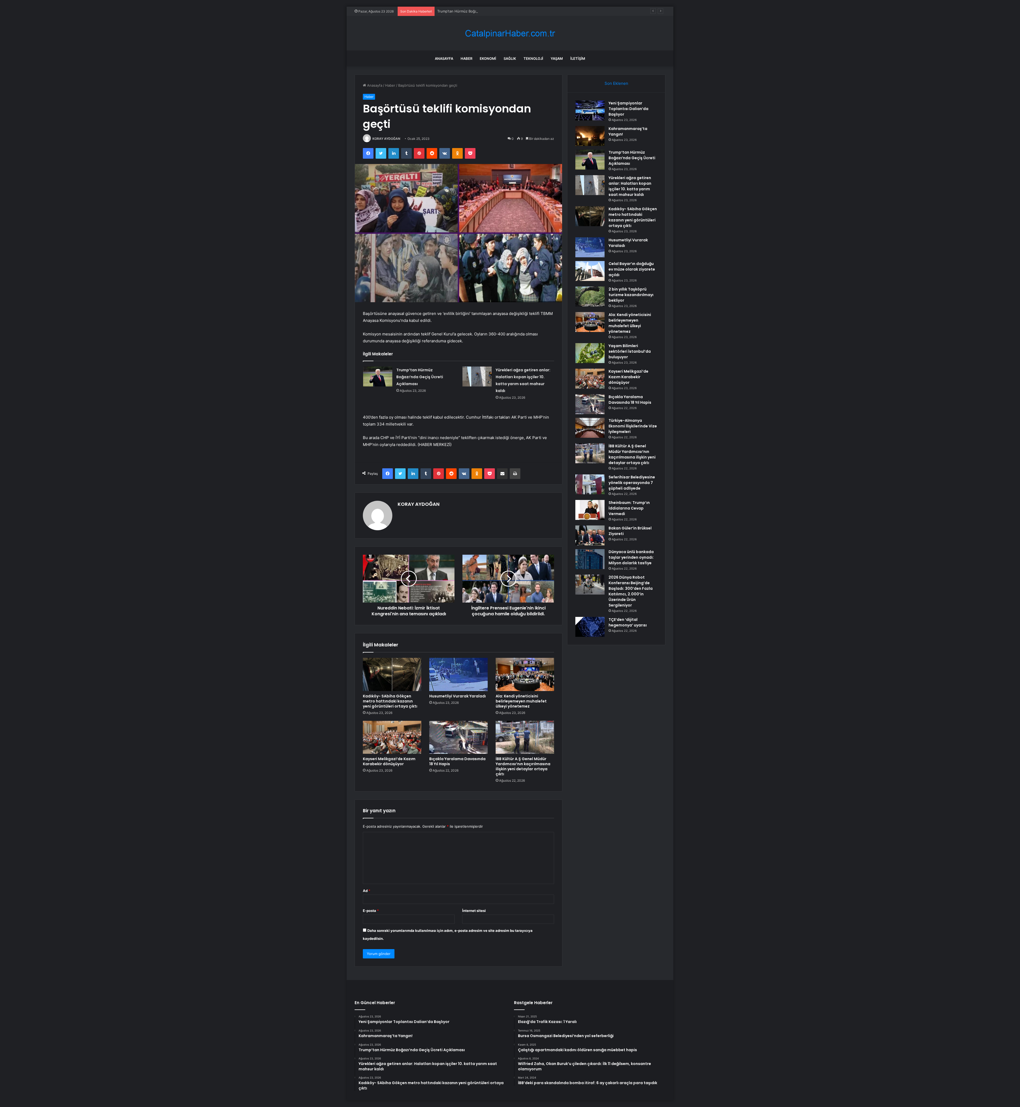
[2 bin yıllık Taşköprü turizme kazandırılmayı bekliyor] (590, 296)
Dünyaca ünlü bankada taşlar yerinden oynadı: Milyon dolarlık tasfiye (631, 557)
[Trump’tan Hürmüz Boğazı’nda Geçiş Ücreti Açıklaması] (377, 376)
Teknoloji (533, 58)
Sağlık (510, 58)
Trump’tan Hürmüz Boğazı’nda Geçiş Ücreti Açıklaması (481, 11)
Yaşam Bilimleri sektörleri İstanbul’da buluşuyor (630, 351)
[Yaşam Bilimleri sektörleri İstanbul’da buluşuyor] (590, 353)
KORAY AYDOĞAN (386, 139)
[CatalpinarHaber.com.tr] (510, 33)
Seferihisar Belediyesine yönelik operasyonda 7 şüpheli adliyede (632, 482)
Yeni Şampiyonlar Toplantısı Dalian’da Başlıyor (628, 108)
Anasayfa (444, 58)
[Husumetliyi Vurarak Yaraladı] (458, 674)
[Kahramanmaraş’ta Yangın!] (590, 136)
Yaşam (557, 58)
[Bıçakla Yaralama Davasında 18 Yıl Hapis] (458, 737)
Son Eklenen (616, 83)
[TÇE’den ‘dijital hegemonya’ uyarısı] (590, 627)
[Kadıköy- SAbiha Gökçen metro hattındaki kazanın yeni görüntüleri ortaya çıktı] (392, 674)
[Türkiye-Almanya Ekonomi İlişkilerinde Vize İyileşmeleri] (590, 428)
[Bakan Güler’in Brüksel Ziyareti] (590, 535)
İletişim (577, 58)
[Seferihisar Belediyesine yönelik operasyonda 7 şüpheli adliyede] (590, 484)
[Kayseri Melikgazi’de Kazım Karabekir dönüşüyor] (392, 737)
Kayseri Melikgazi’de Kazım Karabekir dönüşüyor (389, 761)
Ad (366, 891)
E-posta (371, 910)
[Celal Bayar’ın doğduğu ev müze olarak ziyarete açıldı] (590, 271)
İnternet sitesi (474, 910)
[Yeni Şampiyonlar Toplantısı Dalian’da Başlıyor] (590, 110)
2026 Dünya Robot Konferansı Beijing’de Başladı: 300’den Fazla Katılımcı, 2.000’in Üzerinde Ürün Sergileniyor (631, 591)
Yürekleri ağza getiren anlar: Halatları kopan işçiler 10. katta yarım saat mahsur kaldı (630, 186)
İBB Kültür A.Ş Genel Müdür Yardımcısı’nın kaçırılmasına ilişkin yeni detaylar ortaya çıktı (523, 766)
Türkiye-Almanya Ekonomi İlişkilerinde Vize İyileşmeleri (633, 426)
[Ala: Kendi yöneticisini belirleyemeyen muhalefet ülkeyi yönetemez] (525, 674)
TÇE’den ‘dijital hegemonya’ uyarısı (628, 622)
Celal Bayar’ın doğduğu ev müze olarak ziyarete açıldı (632, 269)
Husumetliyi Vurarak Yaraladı (457, 696)
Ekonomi (488, 58)
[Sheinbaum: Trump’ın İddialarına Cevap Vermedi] (590, 510)
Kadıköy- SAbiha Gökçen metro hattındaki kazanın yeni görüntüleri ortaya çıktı (390, 701)
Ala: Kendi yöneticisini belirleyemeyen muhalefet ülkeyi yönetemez (521, 701)
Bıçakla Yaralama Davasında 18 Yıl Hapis (457, 761)
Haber (466, 58)
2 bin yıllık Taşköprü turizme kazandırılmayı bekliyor (631, 295)
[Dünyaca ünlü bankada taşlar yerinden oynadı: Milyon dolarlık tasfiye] (590, 559)
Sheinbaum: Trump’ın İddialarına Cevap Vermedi (629, 508)
